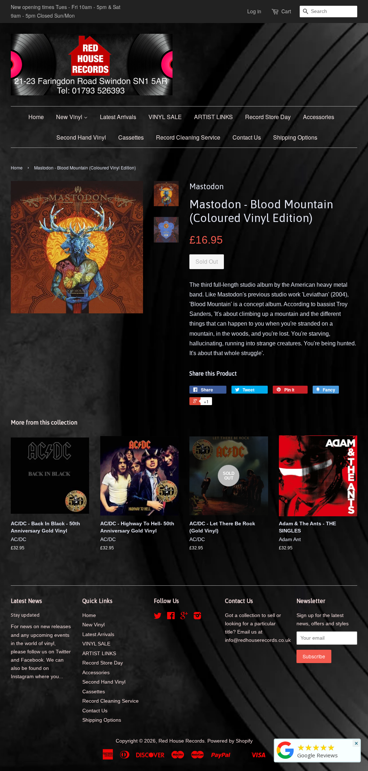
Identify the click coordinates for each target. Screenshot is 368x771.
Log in (254, 11)
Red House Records (181, 741)
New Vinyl (70, 117)
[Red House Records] (285, 759)
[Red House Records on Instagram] (197, 617)
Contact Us (247, 137)
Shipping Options (295, 137)
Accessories (318, 117)
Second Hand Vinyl (81, 137)
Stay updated (25, 615)
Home (36, 117)
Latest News (26, 601)
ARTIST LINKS (213, 117)
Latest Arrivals (118, 117)
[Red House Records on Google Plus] (184, 617)
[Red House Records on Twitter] (158, 617)
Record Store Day (268, 117)
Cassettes (131, 137)
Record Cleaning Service (188, 137)
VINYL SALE (165, 117)
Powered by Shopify (230, 741)
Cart (286, 11)
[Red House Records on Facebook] (171, 617)
